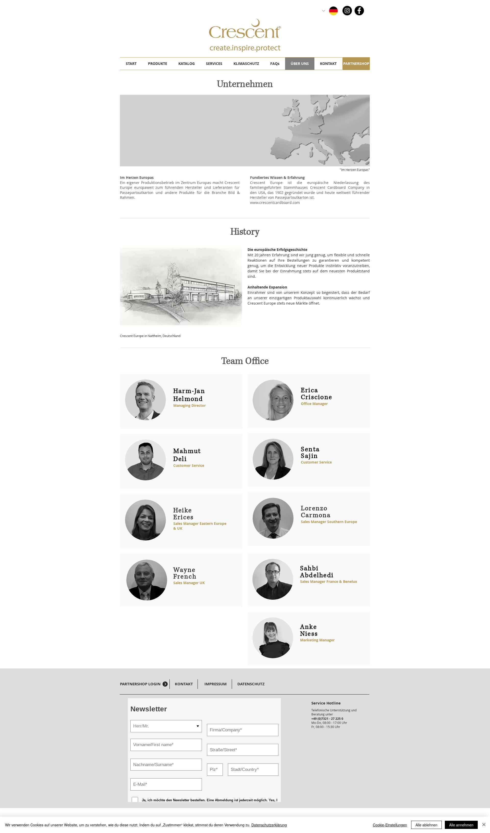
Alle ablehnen (426, 824)
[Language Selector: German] (330, 11)
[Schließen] (484, 825)
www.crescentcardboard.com (275, 202)
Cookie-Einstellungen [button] (390, 824)
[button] (157, 63)
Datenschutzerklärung (269, 824)
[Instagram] (347, 10)
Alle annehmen (461, 824)
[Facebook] (359, 10)
